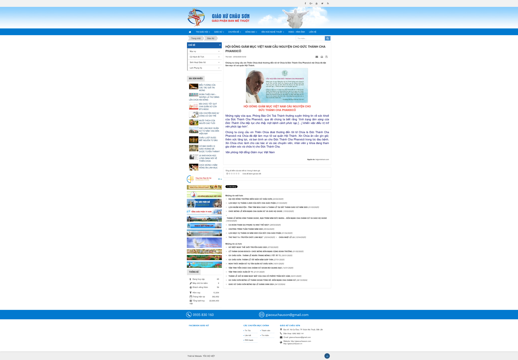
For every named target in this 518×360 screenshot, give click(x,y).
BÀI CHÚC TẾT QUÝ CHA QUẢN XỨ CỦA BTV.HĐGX (208, 106)
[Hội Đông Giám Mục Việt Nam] (204, 194)
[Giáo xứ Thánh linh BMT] (204, 242)
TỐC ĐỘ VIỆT (209, 356)
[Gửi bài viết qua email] (317, 56)
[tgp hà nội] (204, 179)
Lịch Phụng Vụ (196, 67)
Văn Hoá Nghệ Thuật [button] (272, 31)
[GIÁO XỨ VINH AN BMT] (204, 225)
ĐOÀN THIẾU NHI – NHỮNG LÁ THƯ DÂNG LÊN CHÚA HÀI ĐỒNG (204, 97)
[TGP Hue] (204, 203)
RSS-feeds (249, 340)
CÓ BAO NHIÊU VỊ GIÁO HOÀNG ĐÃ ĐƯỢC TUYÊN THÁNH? (209, 149)
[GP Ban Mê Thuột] (204, 186)
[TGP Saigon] (204, 211)
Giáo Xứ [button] (218, 31)
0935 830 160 (203, 314)
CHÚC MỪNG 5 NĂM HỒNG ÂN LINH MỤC (208, 166)
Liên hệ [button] (312, 31)
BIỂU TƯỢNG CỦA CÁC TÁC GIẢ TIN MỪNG (207, 88)
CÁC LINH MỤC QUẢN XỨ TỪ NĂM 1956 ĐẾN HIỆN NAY (209, 131)
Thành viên (266, 330)
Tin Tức (248, 330)
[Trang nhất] (190, 31)
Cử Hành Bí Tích (197, 56)
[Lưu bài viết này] (327, 56)
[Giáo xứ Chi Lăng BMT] (204, 251)
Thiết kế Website (195, 356)
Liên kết (248, 335)
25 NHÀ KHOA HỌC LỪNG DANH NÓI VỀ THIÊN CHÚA (208, 158)
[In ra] (322, 56)
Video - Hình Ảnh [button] (296, 31)
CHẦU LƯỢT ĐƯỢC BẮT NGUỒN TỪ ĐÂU (208, 139)
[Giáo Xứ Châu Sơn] (198, 17)
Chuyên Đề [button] (234, 31)
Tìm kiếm (265, 335)
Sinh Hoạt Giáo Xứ (198, 62)
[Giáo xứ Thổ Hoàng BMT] (204, 232)
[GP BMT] (204, 257)
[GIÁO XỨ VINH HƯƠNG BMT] (204, 218)
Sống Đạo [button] (250, 31)
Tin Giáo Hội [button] (202, 31)
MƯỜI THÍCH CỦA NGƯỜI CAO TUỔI (207, 121)
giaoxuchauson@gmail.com (287, 314)
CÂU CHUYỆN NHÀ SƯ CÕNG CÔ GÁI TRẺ (209, 114)
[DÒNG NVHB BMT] (204, 264)
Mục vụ (193, 51)
